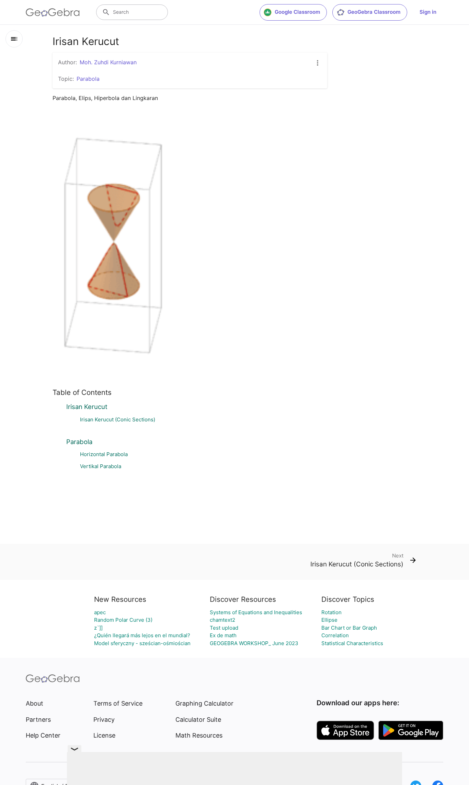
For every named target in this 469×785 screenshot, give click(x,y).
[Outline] (14, 38)
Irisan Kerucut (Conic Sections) (117, 419)
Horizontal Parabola (104, 454)
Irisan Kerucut (86, 406)
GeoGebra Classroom (373, 12)
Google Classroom (297, 12)
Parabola (79, 441)
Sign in (428, 12)
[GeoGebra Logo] (53, 12)
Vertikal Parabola (100, 466)
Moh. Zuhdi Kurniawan (108, 62)
